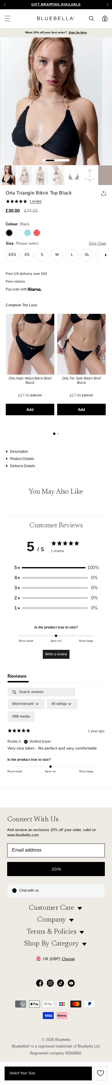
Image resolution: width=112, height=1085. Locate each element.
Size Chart (97, 243)
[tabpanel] (56, 736)
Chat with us (29, 890)
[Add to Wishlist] (99, 1073)
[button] (107, 4)
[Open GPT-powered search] (93, 18)
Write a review (56, 654)
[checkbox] (21, 717)
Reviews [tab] (16, 676)
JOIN (56, 869)
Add (30, 409)
